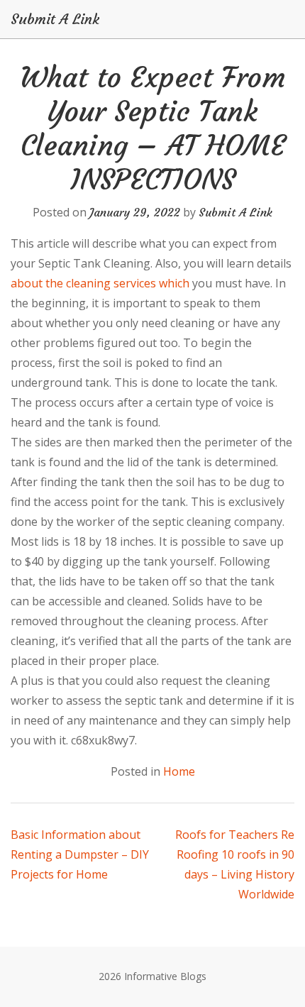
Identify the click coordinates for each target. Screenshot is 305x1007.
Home (179, 771)
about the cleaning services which (100, 283)
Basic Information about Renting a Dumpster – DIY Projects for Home (80, 854)
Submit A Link (55, 19)
